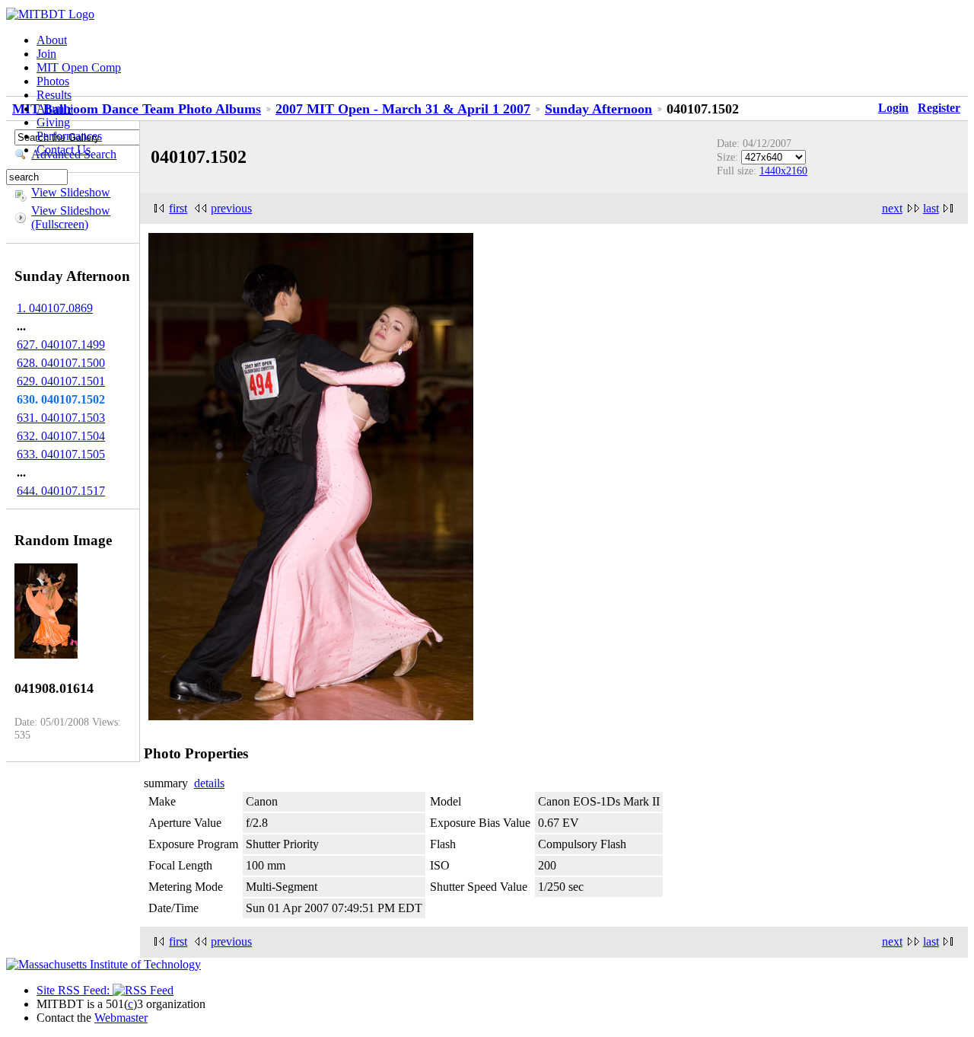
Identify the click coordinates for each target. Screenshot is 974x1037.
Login (893, 107)
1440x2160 (783, 170)
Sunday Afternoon (598, 108)
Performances (69, 135)
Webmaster (121, 1017)
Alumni (55, 108)
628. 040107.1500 (61, 362)
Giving (53, 122)
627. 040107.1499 (61, 344)
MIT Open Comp (79, 67)
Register (939, 107)
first (178, 208)
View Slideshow (70, 192)
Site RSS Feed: (75, 990)
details (209, 783)
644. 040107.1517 (61, 490)
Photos (53, 81)
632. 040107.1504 (61, 435)
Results (54, 94)
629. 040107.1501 (61, 381)
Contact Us (64, 149)
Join (46, 53)
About (52, 40)
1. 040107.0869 (55, 308)
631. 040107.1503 (61, 417)
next (892, 208)
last (931, 208)
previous (231, 208)
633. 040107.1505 (61, 454)
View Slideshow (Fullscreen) (70, 217)
